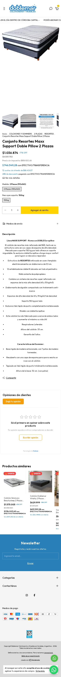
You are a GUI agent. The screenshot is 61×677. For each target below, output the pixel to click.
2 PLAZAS (38, 134)
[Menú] (4, 9)
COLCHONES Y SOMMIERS (20, 134)
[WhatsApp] (53, 669)
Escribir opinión (30, 437)
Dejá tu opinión (13, 401)
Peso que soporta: (13, 195)
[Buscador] (51, 9)
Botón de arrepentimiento (31, 656)
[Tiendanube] (30, 660)
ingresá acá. (48, 653)
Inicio (4, 134)
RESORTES (49, 134)
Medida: (14, 184)
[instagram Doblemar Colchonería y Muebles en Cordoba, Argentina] (26, 595)
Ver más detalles (12, 178)
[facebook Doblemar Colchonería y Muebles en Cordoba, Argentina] (34, 595)
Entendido (40, 671)
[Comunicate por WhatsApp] (54, 658)
